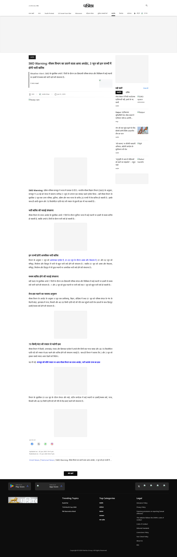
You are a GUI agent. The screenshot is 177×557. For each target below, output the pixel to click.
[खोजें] (146, 5)
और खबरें (70, 474)
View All (145, 88)
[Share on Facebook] (32, 444)
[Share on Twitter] (38, 444)
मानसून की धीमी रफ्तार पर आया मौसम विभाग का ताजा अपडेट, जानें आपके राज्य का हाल (68, 362)
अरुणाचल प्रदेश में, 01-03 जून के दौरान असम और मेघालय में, (73, 260)
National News (47, 460)
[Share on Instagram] (52, 444)
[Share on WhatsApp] (45, 444)
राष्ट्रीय (32, 57)
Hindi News (34, 460)
